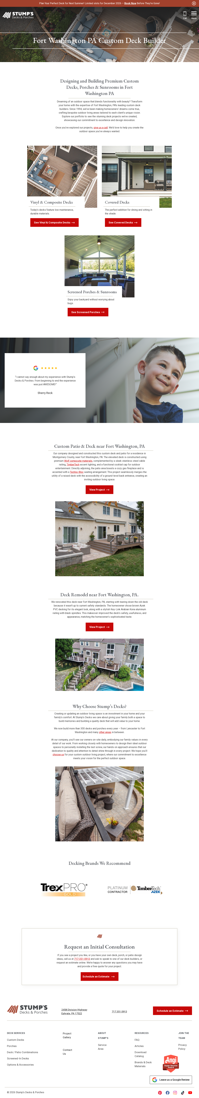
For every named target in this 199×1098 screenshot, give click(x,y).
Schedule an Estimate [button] (96, 976)
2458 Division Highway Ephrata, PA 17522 (74, 1011)
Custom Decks (15, 1039)
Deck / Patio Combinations (22, 1052)
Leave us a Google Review (175, 1079)
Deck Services (16, 1033)
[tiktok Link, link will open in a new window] (183, 1093)
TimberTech (73, 464)
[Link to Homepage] (17, 16)
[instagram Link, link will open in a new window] (175, 1093)
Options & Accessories (20, 1064)
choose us (58, 754)
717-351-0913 (82, 958)
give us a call (101, 127)
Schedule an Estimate (170, 1010)
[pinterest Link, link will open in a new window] (160, 1093)
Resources (142, 1033)
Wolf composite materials (78, 460)
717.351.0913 (119, 1011)
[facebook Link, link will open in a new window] (167, 1093)
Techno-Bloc (76, 472)
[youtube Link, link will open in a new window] (190, 1093)
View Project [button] (97, 489)
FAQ (137, 1039)
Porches (12, 1046)
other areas (105, 732)
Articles (139, 1046)
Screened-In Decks (18, 1058)
